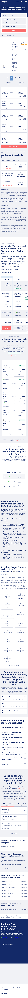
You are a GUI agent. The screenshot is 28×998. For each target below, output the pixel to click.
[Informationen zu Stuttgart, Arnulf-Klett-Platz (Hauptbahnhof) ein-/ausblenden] (25, 818)
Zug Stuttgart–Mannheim (7, 846)
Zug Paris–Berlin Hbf (6, 881)
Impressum (4, 987)
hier (17, 440)
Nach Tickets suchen (7, 168)
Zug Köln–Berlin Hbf (6, 884)
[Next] (24, 78)
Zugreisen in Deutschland (16, 916)
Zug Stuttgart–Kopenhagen (8, 893)
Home (2, 916)
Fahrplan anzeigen (7, 185)
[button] (8, 22)
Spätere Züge (20, 434)
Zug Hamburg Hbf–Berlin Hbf (8, 887)
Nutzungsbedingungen (15, 987)
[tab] (7, 83)
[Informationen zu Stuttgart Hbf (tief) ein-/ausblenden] (25, 826)
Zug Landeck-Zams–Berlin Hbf (8, 909)
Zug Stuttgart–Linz (6, 896)
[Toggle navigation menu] (26, 2)
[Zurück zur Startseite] (4, 2)
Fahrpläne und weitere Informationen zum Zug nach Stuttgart (14, 867)
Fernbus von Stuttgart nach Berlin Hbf (11, 864)
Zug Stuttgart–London (7, 890)
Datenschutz (4, 989)
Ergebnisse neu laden (13, 355)
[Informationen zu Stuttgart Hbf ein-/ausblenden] (25, 810)
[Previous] (4, 472)
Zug (7, 916)
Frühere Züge (8, 434)
